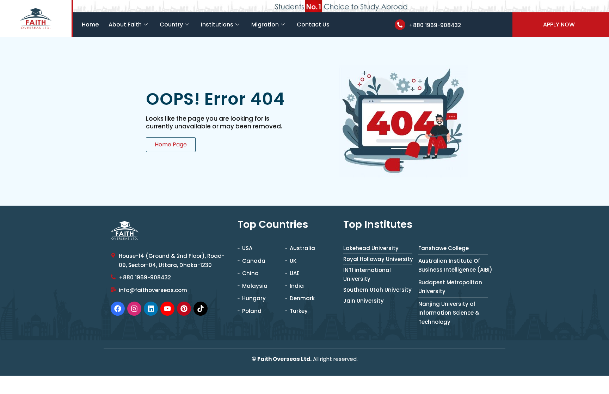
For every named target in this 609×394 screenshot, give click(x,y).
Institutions (217, 24)
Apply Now (559, 24)
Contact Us (313, 24)
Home (90, 24)
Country (171, 24)
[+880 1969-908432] (400, 24)
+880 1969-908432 (435, 25)
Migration (265, 24)
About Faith (125, 24)
